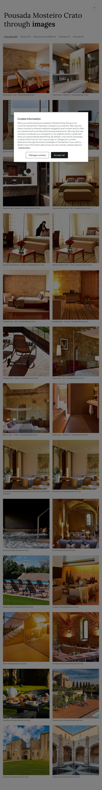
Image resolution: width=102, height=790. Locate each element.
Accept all (59, 155)
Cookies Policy (24, 147)
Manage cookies (37, 155)
